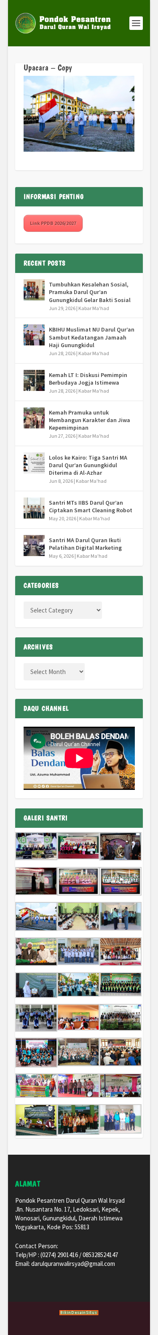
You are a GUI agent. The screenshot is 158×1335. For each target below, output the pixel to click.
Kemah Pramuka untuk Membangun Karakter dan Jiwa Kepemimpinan (89, 420)
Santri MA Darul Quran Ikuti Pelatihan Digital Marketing (85, 543)
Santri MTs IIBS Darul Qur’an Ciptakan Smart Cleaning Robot (90, 506)
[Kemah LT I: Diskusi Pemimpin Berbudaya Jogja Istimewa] (34, 380)
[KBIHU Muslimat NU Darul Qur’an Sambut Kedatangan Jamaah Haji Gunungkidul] (34, 334)
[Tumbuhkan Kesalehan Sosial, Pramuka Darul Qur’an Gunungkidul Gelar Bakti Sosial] (34, 289)
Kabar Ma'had (93, 308)
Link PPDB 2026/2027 (53, 223)
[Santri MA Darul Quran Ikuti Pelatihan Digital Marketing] (34, 545)
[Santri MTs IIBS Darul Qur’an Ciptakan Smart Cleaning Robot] (34, 508)
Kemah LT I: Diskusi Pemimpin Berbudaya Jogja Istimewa (88, 378)
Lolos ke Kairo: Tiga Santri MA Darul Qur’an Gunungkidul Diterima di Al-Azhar (88, 465)
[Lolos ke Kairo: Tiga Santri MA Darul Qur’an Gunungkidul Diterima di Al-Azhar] (34, 463)
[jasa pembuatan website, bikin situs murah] (79, 1313)
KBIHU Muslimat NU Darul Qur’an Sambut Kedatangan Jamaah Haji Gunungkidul (91, 337)
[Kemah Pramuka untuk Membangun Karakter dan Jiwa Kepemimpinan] (34, 417)
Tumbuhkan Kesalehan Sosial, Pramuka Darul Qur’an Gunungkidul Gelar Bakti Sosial (90, 292)
